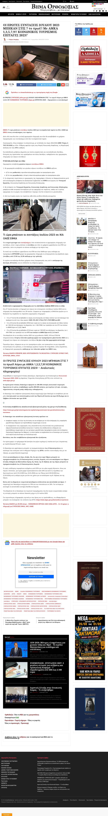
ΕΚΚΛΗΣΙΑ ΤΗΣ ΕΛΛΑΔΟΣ (8, 772)
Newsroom (35, 651)
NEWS (16, 591)
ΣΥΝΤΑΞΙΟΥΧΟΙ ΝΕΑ (9, 608)
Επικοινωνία (19, 1)
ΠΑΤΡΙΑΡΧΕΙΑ (33, 14)
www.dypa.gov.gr (9, 380)
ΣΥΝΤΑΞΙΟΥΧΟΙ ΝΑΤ (54, 606)
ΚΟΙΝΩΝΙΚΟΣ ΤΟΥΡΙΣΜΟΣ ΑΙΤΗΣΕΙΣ (36, 596)
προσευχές (15, 723)
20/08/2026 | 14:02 (47, 674)
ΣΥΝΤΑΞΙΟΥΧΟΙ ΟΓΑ (36, 608)
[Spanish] (93, 6)
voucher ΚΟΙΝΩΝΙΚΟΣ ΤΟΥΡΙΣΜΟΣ (30, 591)
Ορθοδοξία (9, 715)
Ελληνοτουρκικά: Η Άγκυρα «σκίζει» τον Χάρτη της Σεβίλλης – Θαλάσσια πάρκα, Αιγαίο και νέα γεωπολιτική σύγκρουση (53, 789)
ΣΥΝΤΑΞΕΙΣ (15, 97)
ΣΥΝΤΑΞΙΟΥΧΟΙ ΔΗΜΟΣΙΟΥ (53, 603)
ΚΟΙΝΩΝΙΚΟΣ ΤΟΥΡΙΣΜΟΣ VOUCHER (14, 596)
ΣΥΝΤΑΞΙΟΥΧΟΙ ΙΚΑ (23, 606)
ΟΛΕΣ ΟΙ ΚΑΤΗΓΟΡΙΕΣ (94, 14)
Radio (72, 1)
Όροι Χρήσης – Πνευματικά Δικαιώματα (32, 1)
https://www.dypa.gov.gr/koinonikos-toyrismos (52, 500)
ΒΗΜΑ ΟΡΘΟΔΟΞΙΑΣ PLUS (11, 42)
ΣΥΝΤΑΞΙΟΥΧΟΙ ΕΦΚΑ (10, 606)
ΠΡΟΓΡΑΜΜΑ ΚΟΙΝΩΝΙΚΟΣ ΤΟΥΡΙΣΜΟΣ (56, 598)
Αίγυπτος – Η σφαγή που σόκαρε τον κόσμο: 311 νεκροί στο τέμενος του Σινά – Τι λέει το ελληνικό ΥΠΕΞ (95, 242)
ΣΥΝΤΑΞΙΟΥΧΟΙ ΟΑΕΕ (23, 608)
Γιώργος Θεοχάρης (14, 39)
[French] (99, 4)
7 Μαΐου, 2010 (92, 277)
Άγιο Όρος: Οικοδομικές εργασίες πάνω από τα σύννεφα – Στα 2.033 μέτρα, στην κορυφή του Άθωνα (95, 312)
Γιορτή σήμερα (20, 720)
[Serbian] (103, 4)
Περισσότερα (81, 213)
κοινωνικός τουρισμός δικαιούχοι (58, 596)
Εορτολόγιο (9, 720)
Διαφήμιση (5, 1)
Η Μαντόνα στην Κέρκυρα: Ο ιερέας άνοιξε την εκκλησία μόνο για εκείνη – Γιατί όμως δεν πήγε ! (95, 298)
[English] (97, 4)
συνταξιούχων (26, 242)
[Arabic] (93, 4)
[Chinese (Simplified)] (95, 4)
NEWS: (5, 130)
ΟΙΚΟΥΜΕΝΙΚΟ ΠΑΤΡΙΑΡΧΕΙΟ (9, 761)
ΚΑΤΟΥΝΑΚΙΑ (93, 254)
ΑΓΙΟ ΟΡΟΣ (11, 14)
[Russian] (101, 4)
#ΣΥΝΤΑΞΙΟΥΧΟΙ (8, 591)
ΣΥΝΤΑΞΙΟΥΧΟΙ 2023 (10, 603)
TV (65, 1)
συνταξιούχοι (53, 601)
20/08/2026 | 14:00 (43, 692)
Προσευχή (25, 723)
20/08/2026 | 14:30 (43, 651)
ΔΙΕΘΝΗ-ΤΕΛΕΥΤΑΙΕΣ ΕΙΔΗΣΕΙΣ (9, 770)
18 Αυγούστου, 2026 (93, 303)
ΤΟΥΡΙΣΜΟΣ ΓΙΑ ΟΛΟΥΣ (53, 611)
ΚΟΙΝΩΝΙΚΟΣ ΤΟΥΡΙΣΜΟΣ (19, 100)
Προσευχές (4, 781)
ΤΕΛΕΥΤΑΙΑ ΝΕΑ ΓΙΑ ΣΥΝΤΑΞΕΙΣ (13, 611)
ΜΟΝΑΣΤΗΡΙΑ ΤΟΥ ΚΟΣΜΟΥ (79, 14)
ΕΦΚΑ (5, 132)
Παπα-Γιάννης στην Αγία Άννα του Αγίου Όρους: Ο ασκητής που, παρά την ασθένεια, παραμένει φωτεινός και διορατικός (90, 198)
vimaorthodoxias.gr (9, 800)
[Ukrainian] (95, 6)
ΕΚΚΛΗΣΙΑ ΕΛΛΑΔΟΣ (44, 14)
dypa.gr (31, 100)
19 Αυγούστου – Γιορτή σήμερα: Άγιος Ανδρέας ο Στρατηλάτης (94, 266)
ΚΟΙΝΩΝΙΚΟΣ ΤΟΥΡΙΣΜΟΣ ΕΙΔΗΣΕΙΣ (14, 598)
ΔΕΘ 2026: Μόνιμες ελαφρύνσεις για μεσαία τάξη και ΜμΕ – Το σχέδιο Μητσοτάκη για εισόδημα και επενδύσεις (47, 646)
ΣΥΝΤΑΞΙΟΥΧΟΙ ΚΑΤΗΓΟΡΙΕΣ (39, 606)
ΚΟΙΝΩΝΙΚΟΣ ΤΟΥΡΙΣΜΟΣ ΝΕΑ (34, 598)
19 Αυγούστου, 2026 (94, 203)
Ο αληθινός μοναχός (95, 324)
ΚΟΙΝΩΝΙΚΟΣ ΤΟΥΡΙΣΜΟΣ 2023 (53, 593)
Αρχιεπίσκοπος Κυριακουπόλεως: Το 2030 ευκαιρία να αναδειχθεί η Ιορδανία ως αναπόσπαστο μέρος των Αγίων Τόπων (53, 763)
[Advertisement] (36, 115)
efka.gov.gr (24, 97)
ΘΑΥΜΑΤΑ (4, 783)
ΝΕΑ (21, 715)
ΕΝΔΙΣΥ (19, 593)
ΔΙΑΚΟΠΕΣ (7, 593)
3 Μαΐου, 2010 (92, 255)
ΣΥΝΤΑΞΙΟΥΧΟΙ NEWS (23, 603)
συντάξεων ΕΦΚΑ (37, 164)
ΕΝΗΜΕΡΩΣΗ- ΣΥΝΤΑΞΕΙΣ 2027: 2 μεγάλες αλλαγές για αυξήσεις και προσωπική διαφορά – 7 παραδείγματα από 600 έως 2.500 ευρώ (47, 667)
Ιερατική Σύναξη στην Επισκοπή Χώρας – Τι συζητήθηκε (46, 688)
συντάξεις (23, 130)
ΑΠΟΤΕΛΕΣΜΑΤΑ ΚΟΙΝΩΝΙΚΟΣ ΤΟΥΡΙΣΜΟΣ (54, 591)
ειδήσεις (23, 737)
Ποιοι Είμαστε (12, 1)
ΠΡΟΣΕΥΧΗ (65, 14)
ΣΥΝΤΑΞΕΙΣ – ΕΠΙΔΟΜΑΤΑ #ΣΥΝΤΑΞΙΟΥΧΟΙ (24, 601)
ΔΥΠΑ (13, 593)
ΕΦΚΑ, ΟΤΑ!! (15, 355)
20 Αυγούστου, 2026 (93, 290)
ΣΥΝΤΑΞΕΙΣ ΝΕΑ (42, 601)
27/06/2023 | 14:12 (26, 39)
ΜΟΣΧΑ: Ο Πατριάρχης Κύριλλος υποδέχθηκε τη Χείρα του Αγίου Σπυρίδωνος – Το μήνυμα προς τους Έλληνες (94, 225)
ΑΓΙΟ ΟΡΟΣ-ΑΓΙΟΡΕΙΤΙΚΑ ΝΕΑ (9, 774)
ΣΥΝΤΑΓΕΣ (4, 787)
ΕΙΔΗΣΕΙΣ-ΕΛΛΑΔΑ (24, 42)
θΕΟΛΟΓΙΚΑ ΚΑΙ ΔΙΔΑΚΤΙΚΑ (8, 785)
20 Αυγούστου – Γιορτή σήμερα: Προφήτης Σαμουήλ (95, 286)
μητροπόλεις (34, 715)
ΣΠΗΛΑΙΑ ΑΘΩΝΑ (94, 275)
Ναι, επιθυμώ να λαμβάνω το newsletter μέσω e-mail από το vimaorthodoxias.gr (34, 581)
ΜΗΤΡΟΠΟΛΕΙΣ (56, 14)
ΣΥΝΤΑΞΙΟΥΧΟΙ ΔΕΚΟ (38, 603)
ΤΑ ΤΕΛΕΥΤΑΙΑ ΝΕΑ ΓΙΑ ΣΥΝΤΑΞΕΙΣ (54, 608)
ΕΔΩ (17, 718)
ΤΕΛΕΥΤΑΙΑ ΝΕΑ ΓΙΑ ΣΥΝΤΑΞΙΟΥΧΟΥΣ (34, 611)
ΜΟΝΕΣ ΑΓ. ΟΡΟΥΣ (21, 14)
